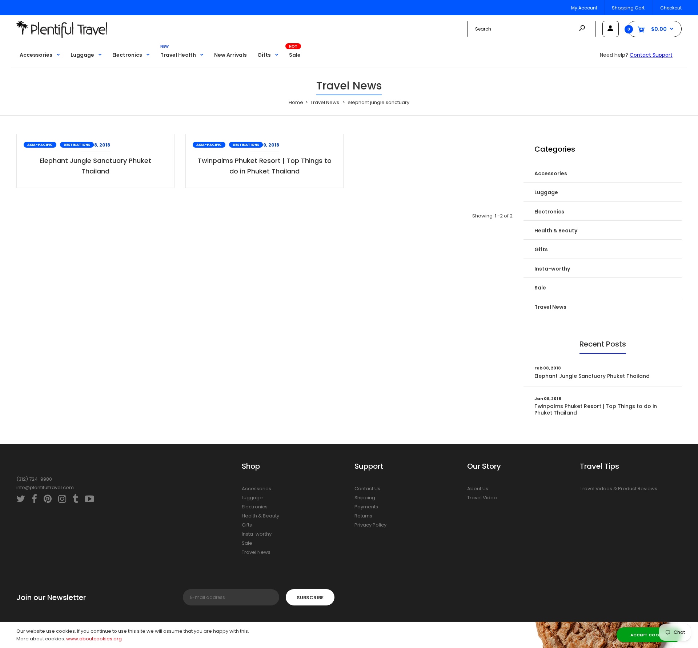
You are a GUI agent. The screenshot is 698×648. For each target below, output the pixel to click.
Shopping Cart (628, 8)
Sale (540, 287)
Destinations (77, 145)
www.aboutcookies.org (94, 638)
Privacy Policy (370, 524)
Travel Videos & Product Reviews (618, 488)
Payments (366, 506)
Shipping (364, 497)
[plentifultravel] (61, 36)
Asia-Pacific (40, 145)
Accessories (550, 173)
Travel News (550, 307)
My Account (584, 8)
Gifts (541, 249)
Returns (363, 515)
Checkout (671, 8)
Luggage (546, 192)
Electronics (549, 211)
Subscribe (310, 597)
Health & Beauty (555, 230)
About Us (477, 488)
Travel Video (482, 497)
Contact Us (367, 488)
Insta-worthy (552, 268)
